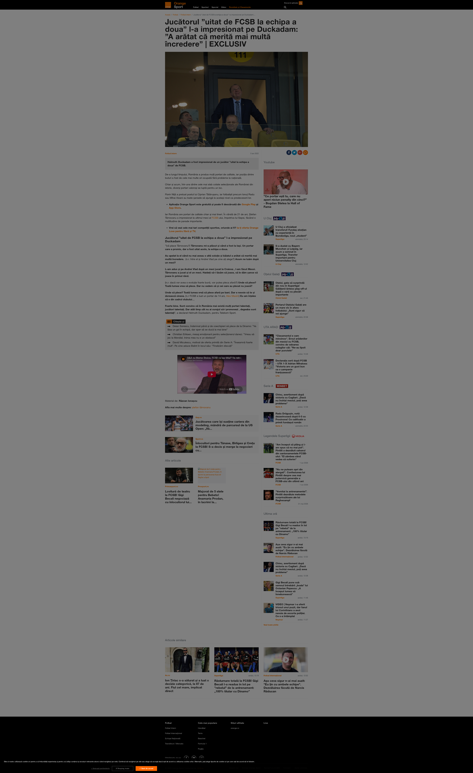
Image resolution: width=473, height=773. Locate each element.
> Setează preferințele (100, 768)
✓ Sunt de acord (146, 768)
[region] (236, 765)
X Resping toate (122, 768)
